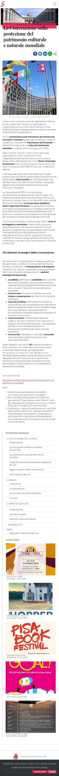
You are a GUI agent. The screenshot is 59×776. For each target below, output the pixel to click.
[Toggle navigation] (55, 4)
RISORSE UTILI (16, 525)
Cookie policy (40, 772)
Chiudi (52, 772)
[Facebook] (35, 53)
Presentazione (16, 442)
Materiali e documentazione (22, 519)
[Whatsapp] (50, 53)
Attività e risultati (17, 514)
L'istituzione (15, 484)
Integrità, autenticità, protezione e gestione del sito (30, 463)
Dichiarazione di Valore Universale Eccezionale (25, 448)
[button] (55, 53)
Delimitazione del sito (19, 474)
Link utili (13, 498)
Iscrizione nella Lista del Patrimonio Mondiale (26, 456)
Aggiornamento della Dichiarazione (26, 469)
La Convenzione (16, 488)
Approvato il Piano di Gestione (24, 533)
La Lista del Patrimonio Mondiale (25, 493)
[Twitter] (40, 53)
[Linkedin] (45, 53)
